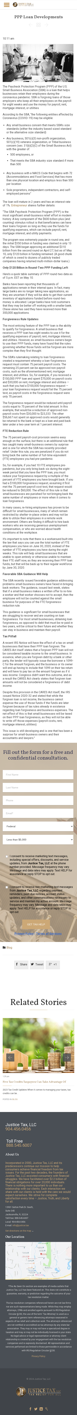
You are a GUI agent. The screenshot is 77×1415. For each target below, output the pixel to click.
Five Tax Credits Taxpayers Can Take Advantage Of (34, 1082)
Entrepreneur (19, 205)
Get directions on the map (18, 1231)
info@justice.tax (21, 1225)
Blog (9, 947)
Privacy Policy (24, 933)
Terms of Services (49, 933)
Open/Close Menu (6, 5)
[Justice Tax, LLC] (23, 4)
